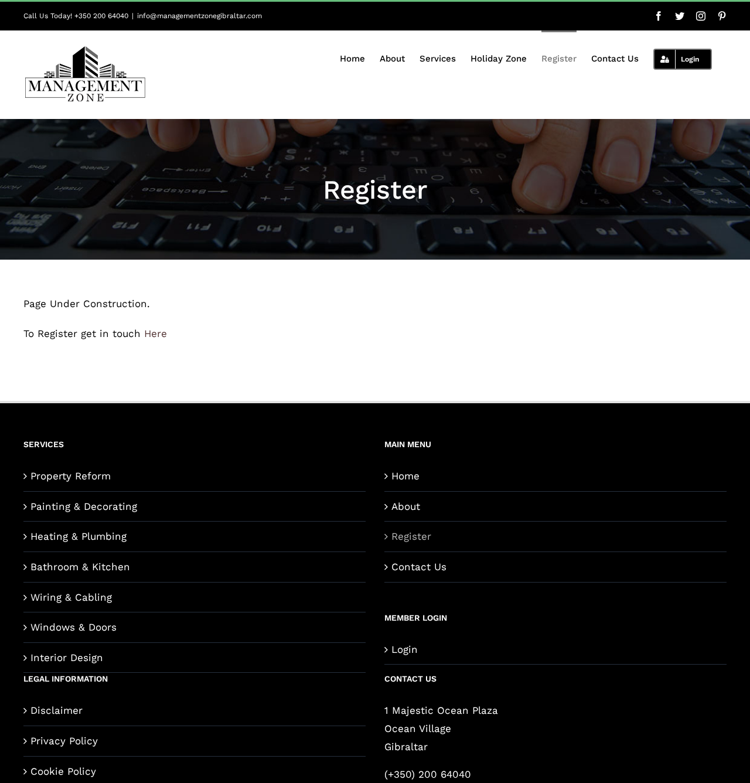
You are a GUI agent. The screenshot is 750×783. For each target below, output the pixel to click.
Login (404, 649)
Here (155, 333)
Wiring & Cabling (71, 597)
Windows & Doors (73, 627)
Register (411, 536)
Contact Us (418, 567)
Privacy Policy (64, 741)
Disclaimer (56, 710)
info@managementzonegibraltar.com (199, 16)
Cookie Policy (63, 771)
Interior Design (66, 657)
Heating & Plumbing (78, 536)
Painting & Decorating (83, 506)
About (405, 506)
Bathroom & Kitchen (80, 567)
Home (405, 476)
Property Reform (70, 476)
